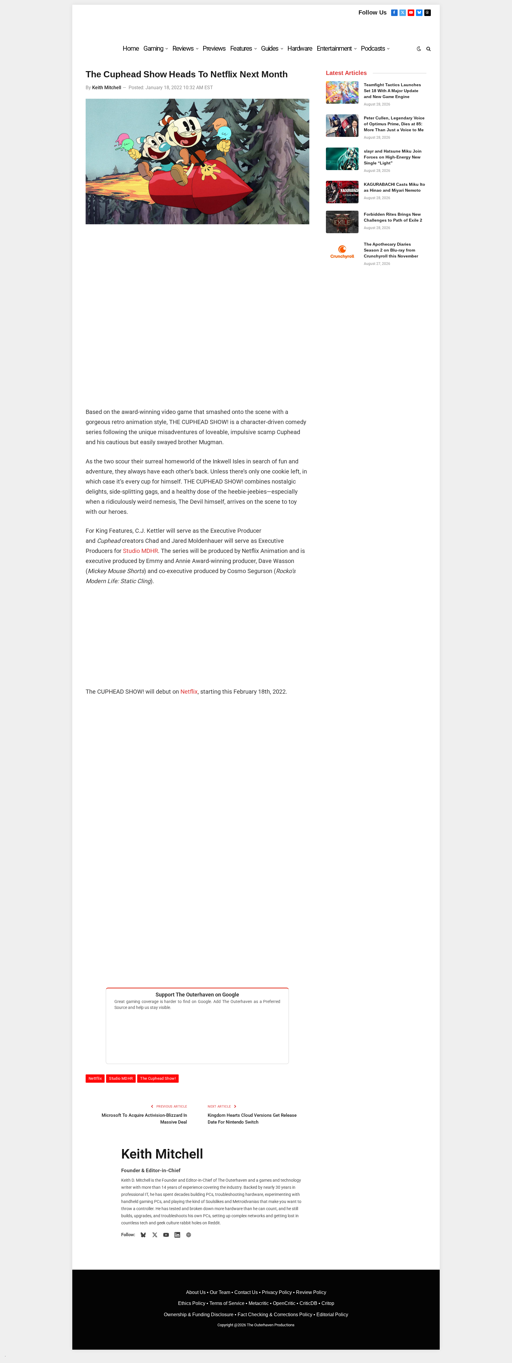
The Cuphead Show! (158, 1078)
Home (131, 48)
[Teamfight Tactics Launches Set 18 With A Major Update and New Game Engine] (342, 92)
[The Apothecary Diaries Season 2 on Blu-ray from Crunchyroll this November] (342, 252)
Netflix (189, 691)
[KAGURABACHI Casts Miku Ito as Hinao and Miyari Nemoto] (342, 192)
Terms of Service (226, 1303)
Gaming (153, 48)
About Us (196, 1292)
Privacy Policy (277, 1292)
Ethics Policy (192, 1303)
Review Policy (311, 1292)
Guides (269, 48)
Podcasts (373, 48)
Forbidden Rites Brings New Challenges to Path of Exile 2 (393, 217)
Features (241, 48)
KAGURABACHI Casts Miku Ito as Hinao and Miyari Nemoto (394, 187)
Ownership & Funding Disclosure (199, 1314)
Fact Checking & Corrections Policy (275, 1314)
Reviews (182, 48)
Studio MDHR (140, 550)
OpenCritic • (286, 1303)
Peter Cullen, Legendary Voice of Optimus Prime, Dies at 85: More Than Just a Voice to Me (394, 124)
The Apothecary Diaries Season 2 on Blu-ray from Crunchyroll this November (391, 250)
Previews (214, 48)
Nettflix (95, 1078)
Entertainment (334, 48)
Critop (327, 1303)
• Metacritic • (258, 1303)
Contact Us (246, 1292)
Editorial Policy (332, 1314)
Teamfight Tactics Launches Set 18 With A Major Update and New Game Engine (392, 90)
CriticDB (308, 1303)
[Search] (428, 48)
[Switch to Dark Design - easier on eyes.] (419, 48)
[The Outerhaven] (256, 27)
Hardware (299, 48)
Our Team (220, 1292)
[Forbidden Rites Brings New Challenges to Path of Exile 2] (342, 222)
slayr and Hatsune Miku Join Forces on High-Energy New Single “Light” (393, 157)
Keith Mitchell (106, 87)
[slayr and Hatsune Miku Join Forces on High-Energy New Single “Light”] (342, 159)
